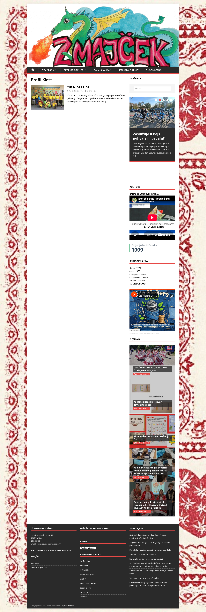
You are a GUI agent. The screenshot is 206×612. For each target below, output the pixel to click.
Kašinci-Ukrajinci (87, 574)
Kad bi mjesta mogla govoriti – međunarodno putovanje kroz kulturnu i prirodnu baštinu (151, 470)
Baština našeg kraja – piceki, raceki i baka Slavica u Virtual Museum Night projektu (150, 505)
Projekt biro (85, 592)
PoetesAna (85, 565)
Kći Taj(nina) (85, 561)
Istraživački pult (129, 70)
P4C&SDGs (84, 570)
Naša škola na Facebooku (94, 528)
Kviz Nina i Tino (78, 87)
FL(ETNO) (134, 339)
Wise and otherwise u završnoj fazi (151, 438)
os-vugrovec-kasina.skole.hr (62, 550)
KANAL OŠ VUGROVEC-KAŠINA (144, 194)
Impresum (35, 563)
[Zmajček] (103, 65)
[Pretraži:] (152, 88)
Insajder (83, 596)
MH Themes (69, 606)
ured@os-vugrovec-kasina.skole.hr (46, 544)
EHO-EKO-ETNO (154, 70)
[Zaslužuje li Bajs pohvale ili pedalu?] (152, 112)
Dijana (89, 91)
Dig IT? (82, 579)
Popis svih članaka (39, 567)
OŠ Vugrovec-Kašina (136, 333)
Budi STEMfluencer (88, 583)
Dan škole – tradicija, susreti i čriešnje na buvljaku (150, 369)
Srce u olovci (85, 588)
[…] (106, 101)
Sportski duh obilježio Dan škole (143, 554)
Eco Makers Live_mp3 (151, 333)
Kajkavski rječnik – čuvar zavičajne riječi (148, 403)
